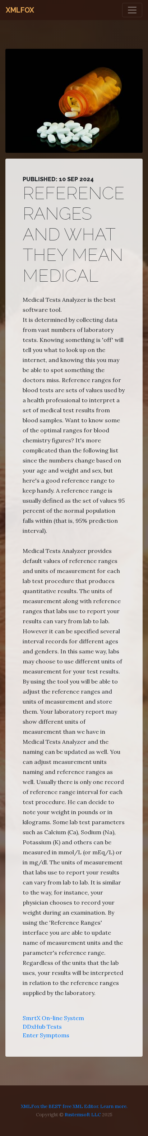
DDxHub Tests (42, 1026)
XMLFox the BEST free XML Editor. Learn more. (74, 1106)
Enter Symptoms (46, 1035)
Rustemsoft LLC (83, 1115)
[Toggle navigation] (132, 10)
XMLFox (20, 10)
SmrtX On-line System (53, 1018)
